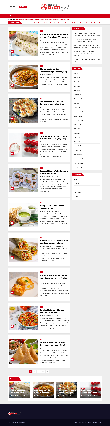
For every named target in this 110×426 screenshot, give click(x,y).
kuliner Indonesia (20, 19)
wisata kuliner (48, 19)
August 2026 (77, 73)
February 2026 (78, 99)
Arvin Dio (56, 211)
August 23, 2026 (46, 315)
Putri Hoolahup (59, 246)
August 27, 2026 (46, 74)
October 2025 (78, 116)
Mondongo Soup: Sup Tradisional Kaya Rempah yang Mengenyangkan (53, 71)
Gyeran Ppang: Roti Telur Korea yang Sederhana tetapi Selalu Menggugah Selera (53, 278)
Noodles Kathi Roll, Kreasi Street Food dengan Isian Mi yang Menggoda (54, 243)
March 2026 (77, 94)
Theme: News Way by (13, 422)
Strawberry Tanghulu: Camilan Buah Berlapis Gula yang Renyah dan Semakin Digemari (54, 138)
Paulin (56, 176)
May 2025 (77, 137)
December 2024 (78, 159)
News (75, 188)
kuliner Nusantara (29, 19)
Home (76, 422)
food (68, 19)
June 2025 (77, 133)
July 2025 (77, 129)
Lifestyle (76, 183)
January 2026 (78, 103)
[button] (101, 15)
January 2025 (78, 154)
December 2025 (78, 107)
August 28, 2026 (46, 40)
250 (43, 371)
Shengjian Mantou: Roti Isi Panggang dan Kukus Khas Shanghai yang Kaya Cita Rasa (53, 104)
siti (55, 40)
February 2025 (78, 150)
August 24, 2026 (46, 176)
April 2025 (77, 141)
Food (42, 31)
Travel (76, 196)
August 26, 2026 (46, 107)
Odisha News (22, 422)
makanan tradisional (39, 19)
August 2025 (77, 124)
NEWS (89, 422)
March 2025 (77, 146)
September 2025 (79, 120)
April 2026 (77, 90)
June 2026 (77, 82)
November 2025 (78, 111)
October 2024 (78, 167)
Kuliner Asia (62, 19)
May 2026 (77, 86)
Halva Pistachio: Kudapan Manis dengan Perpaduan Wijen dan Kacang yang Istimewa (54, 37)
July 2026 (77, 77)
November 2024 (78, 163)
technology (55, 19)
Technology (77, 192)
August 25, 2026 (46, 141)
